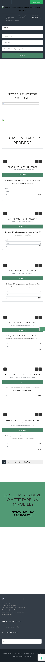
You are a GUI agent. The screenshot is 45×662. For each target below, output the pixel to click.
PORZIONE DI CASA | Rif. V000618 (22, 167)
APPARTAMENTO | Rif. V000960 (22, 219)
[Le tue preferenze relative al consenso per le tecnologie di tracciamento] (41, 658)
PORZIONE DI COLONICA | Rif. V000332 (22, 375)
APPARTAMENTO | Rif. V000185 (22, 271)
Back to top (27, 656)
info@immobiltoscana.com (14, 610)
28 (20, 462)
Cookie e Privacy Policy (11, 627)
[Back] (42, 329)
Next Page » (27, 462)
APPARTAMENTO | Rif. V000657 (23, 323)
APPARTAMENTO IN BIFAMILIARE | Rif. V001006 (23, 421)
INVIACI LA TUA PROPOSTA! (22, 513)
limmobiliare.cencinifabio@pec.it (14, 612)
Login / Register (37, 2)
